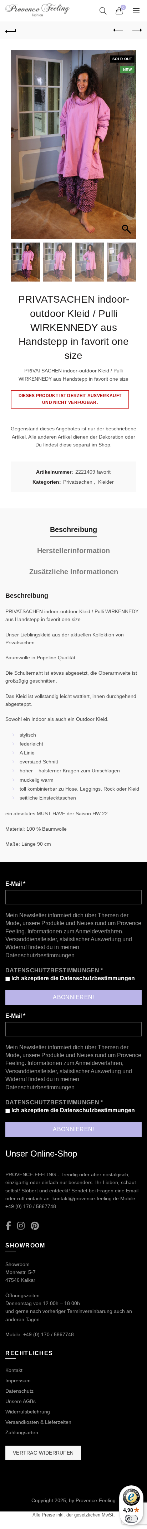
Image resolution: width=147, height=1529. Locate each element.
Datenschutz (19, 1391)
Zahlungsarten (21, 1432)
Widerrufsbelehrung (27, 1412)
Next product (136, 30)
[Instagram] (21, 1226)
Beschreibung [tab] (73, 529)
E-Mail (15, 884)
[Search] (103, 10)
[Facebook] (8, 1226)
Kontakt (13, 1370)
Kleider (106, 482)
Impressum (18, 1380)
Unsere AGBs (20, 1401)
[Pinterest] (34, 1226)
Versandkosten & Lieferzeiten (38, 1422)
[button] (127, 148)
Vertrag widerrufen (43, 1453)
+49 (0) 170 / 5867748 (30, 1206)
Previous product (118, 30)
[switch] (131, 1519)
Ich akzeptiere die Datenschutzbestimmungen (72, 978)
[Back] (11, 30)
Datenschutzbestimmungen (40, 955)
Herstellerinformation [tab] (73, 551)
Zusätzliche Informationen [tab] (73, 572)
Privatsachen (77, 482)
